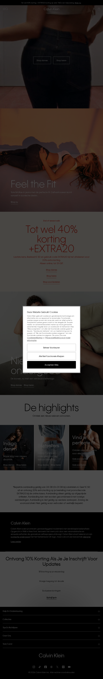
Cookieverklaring (35, 337)
